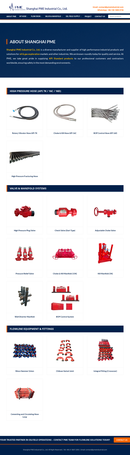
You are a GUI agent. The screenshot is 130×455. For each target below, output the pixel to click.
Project (88, 16)
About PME (11, 16)
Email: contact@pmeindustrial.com (108, 7)
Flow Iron (36, 16)
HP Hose (23, 16)
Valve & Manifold (54, 16)
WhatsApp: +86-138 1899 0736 (111, 10)
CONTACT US (121, 440)
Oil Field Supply (74, 16)
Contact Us (100, 16)
